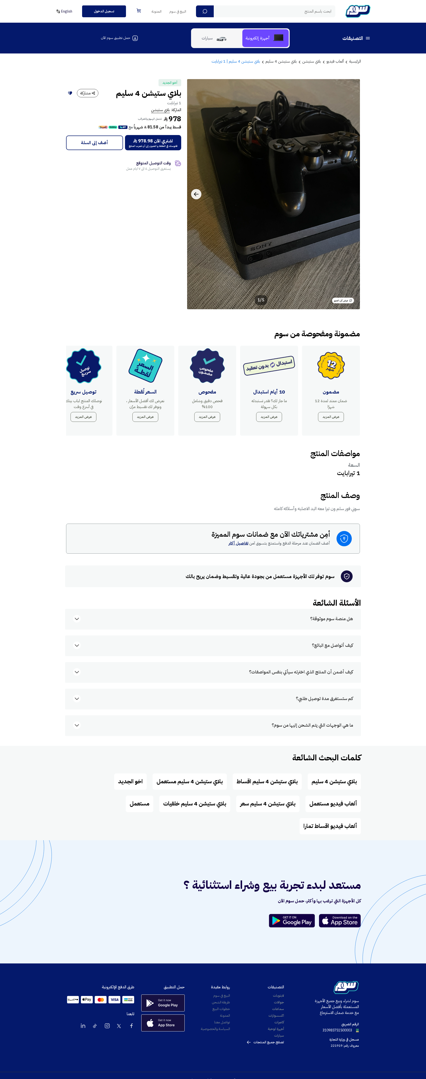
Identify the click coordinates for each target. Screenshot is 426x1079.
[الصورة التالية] (196, 194)
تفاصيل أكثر (238, 543)
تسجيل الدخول (104, 11)
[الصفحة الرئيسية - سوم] (358, 11)
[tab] (265, 38)
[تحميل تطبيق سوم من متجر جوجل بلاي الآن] (294, 920)
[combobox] (265, 11)
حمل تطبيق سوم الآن (115, 37)
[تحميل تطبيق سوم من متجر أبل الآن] (340, 920)
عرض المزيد (330, 416)
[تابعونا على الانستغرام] (107, 1026)
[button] (205, 11)
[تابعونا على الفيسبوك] (131, 1026)
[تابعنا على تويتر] (119, 1026)
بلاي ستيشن (160, 110)
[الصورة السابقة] (351, 194)
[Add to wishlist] (70, 93)
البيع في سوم (177, 11)
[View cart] (139, 11)
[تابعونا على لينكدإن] (83, 1026)
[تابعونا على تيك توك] (95, 1026)
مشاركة (85, 93)
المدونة (156, 11)
